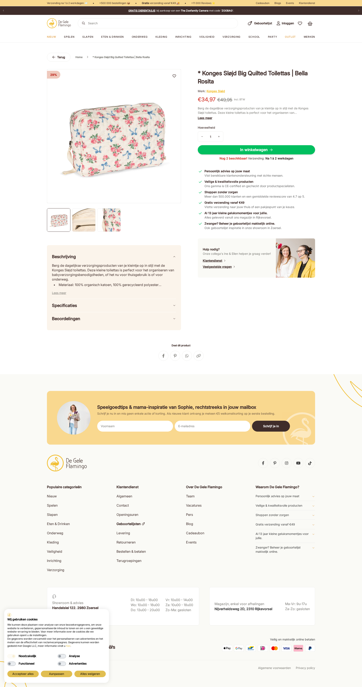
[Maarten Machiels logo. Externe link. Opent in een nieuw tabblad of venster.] (9, 615)
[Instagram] (287, 463)
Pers (189, 514)
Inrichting (183, 36)
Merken (309, 36)
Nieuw (52, 496)
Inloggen (288, 23)
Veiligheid (207, 36)
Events (290, 3)
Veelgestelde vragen (217, 266)
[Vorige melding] (3, 10)
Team (190, 496)
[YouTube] (298, 463)
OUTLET (290, 36)
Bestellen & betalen (131, 551)
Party (272, 36)
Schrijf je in (271, 426)
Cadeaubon (262, 3)
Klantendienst (307, 3)
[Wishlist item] (174, 76)
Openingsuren (127, 514)
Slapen (87, 36)
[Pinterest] (275, 463)
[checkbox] (11, 656)
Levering (123, 533)
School (254, 36)
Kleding (161, 36)
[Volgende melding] (358, 10)
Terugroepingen (128, 561)
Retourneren (126, 542)
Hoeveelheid (206, 127)
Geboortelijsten (128, 524)
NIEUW (51, 36)
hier (68, 645)
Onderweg (140, 36)
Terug (61, 57)
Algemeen (124, 496)
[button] (300, 23)
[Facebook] (263, 463)
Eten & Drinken (58, 524)
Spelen (69, 36)
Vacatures (194, 505)
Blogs (277, 3)
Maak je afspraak (64, 618)
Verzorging (231, 36)
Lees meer (205, 118)
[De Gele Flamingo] (59, 23)
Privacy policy (305, 668)
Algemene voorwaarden (274, 668)
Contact (122, 505)
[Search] (83, 23)
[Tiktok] (310, 463)
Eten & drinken (112, 36)
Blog (189, 524)
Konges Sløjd (216, 91)
